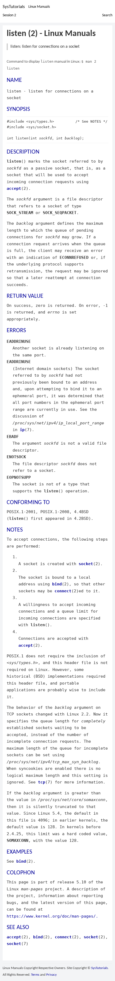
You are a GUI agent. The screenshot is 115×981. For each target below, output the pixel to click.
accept (14, 188)
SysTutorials (14, 7)
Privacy (51, 974)
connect (63, 591)
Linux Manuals (39, 7)
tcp (41, 782)
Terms (35, 974)
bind (57, 584)
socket (86, 563)
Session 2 (9, 15)
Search (107, 15)
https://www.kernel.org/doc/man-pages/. (52, 916)
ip (22, 429)
